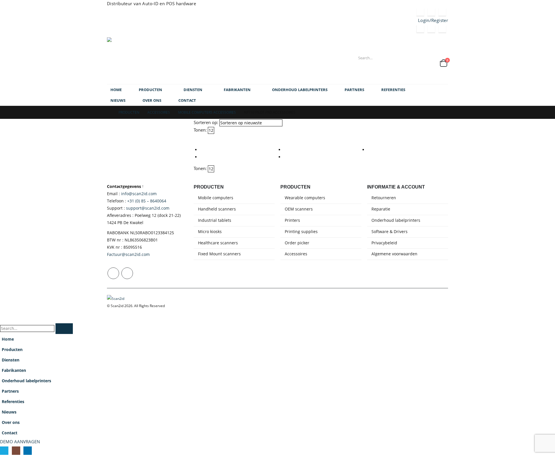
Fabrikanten (237, 89)
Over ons (152, 100)
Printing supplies (301, 231)
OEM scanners (299, 209)
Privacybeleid (384, 242)
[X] (420, 12)
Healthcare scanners (218, 242)
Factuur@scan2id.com (128, 254)
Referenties (393, 89)
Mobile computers (215, 197)
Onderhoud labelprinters (300, 89)
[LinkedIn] (442, 12)
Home (116, 89)
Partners (354, 89)
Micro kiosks (210, 231)
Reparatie (380, 209)
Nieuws (117, 100)
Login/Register (433, 20)
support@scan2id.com (147, 208)
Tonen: (200, 130)
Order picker (297, 242)
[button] (196, 137)
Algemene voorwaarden (394, 253)
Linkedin (127, 273)
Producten (150, 89)
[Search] (420, 58)
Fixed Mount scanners (219, 253)
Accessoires (296, 253)
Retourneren (383, 197)
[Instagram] (431, 12)
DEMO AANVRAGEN (20, 441)
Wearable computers (305, 197)
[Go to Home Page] (108, 112)
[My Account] (438, 55)
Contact (187, 100)
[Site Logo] (143, 59)
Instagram (113, 273)
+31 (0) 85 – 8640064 (146, 201)
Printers (292, 220)
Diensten (193, 89)
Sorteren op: (206, 122)
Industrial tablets (214, 220)
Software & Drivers (389, 231)
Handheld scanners (217, 209)
